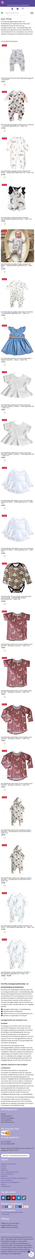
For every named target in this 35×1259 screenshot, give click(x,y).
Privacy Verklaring (6, 1180)
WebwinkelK (4, 1186)
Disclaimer (4, 1170)
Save (5, 45)
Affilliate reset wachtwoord (9, 1227)
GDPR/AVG (4, 1176)
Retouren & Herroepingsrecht (10, 1182)
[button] (2, 85)
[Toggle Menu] (31, 13)
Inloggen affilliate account (9, 1225)
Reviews (3, 1184)
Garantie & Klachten (7, 1174)
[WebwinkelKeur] (2, 2)
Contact (3, 1166)
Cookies (3, 1168)
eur (9, 1186)
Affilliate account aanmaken (10, 1223)
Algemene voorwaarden (8, 1164)
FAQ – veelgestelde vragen (9, 1172)
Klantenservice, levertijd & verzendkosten (14, 1178)
